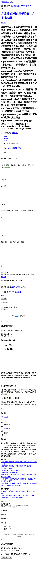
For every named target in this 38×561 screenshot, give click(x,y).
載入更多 (3, 298)
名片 (5, 140)
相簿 (5, 136)
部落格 (6, 138)
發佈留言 (3, 309)
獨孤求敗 (3, 277)
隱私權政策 (31, 534)
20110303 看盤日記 (13, 148)
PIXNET (8, 534)
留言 (17, 287)
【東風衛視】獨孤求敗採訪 (9, 472)
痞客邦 (13, 287)
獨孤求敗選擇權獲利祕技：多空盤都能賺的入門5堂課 (18, 495)
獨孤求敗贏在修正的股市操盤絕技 (12, 497)
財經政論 (15, 133)
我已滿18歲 (4, 557)
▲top (2, 295)
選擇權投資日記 (17, 292)
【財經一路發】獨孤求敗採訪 (10, 470)
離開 (10, 557)
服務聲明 (19, 536)
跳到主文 (3, 23)
